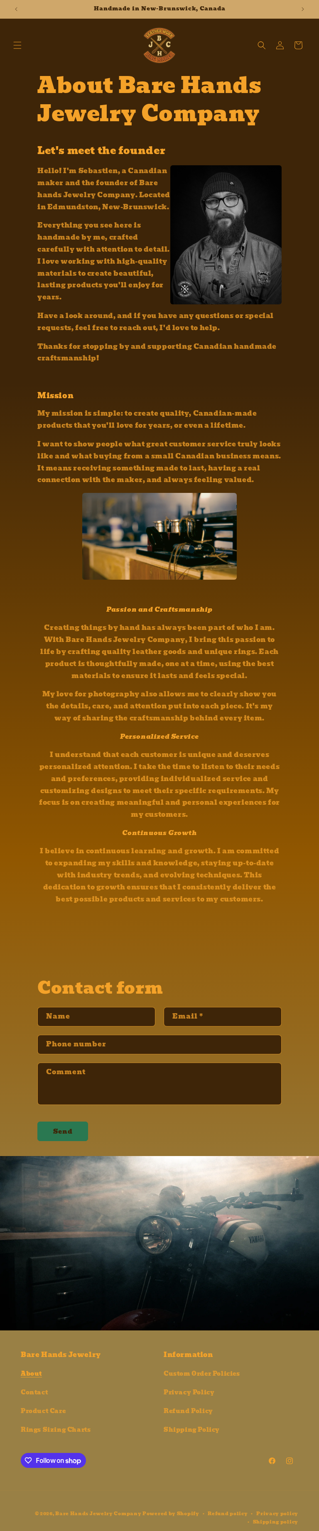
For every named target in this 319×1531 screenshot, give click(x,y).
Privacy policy (277, 1513)
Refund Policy (188, 1411)
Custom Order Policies (202, 1373)
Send (63, 1132)
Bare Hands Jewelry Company (98, 1513)
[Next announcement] (303, 9)
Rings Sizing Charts (56, 1429)
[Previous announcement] (16, 9)
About (31, 1373)
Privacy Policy (189, 1392)
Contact (34, 1392)
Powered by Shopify (170, 1513)
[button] (17, 45)
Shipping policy (276, 1522)
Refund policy (228, 1513)
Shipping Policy (192, 1429)
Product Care (43, 1411)
